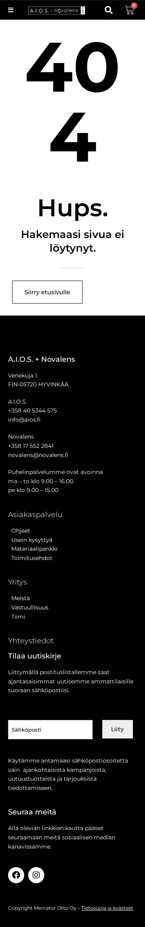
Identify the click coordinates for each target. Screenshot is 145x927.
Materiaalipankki (33, 548)
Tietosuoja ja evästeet (107, 908)
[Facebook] (16, 875)
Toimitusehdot (30, 558)
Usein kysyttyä (30, 539)
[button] (108, 10)
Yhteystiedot (31, 640)
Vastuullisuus (28, 607)
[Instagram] (36, 875)
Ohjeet (19, 530)
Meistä (19, 598)
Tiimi (18, 616)
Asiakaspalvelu (35, 514)
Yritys (17, 582)
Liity (117, 729)
